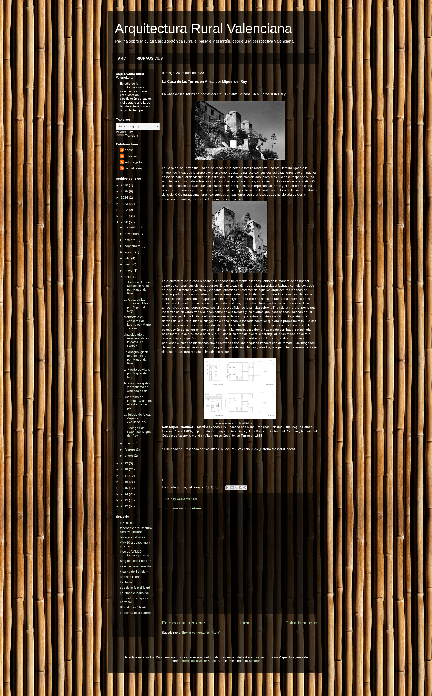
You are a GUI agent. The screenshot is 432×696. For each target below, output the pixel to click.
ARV (122, 58)
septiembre (133, 246)
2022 (125, 210)
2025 (125, 191)
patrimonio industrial (134, 593)
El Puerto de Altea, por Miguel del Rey (137, 373)
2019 (125, 463)
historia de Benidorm (134, 571)
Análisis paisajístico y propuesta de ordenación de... (137, 387)
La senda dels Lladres (135, 613)
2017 (125, 475)
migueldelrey (133, 168)
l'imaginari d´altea (132, 537)
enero (129, 455)
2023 (125, 204)
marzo (130, 443)
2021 (125, 216)
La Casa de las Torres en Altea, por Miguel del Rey (136, 305)
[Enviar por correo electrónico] (227, 487)
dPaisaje (126, 522)
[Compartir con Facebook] (240, 487)
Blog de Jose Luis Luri (135, 561)
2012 (125, 506)
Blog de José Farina (134, 607)
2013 (125, 500)
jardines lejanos (131, 576)
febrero (130, 449)
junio (128, 264)
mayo (129, 270)
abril (128, 276)
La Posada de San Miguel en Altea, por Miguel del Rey (137, 287)
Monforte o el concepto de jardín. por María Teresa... (137, 322)
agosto (130, 252)
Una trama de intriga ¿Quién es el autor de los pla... (138, 402)
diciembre (132, 227)
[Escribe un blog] (232, 487)
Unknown (131, 156)
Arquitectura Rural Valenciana (203, 28)
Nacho (129, 150)
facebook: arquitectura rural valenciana (136, 529)
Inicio (245, 622)
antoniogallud (134, 162)
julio (128, 258)
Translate (131, 135)
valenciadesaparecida (135, 566)
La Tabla (126, 582)
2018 (125, 469)
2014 (125, 494)
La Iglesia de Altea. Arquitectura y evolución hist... (137, 418)
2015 (125, 488)
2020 (125, 222)
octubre (130, 240)
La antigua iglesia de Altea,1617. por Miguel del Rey (136, 357)
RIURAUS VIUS (150, 58)
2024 (125, 197)
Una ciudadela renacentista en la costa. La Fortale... (136, 340)
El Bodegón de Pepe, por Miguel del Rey (137, 431)
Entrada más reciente (183, 622)
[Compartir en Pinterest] (245, 487)
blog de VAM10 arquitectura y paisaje (135, 553)
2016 (125, 482)
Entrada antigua (301, 622)
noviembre (133, 233)
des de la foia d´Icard (135, 587)
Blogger (254, 660)
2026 (125, 185)
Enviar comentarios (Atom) (201, 632)
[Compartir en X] (236, 487)
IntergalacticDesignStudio (198, 660)
